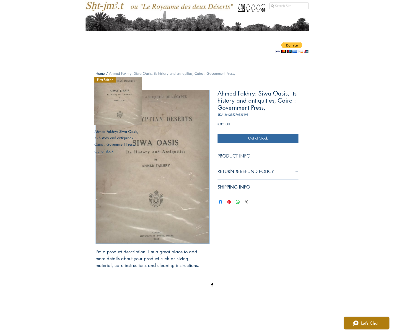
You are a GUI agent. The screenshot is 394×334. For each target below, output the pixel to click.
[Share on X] (246, 202)
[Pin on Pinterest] (229, 202)
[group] (196, 115)
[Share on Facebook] (220, 202)
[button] (292, 47)
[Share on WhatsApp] (238, 202)
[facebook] (212, 284)
